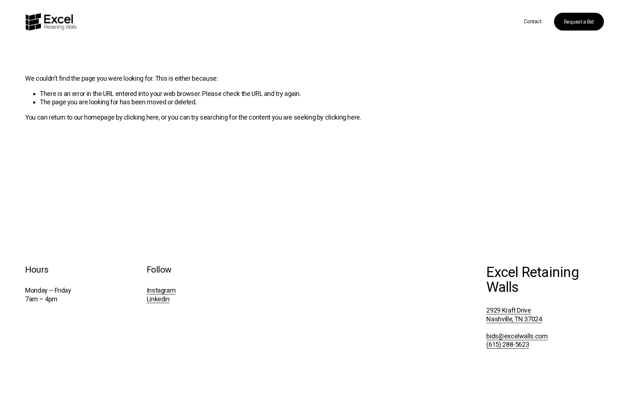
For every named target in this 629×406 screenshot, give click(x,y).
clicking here (141, 117)
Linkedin (158, 299)
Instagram (161, 290)
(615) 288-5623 (507, 344)
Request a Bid (579, 22)
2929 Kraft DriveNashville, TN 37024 (514, 314)
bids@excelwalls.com (516, 336)
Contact (532, 21)
